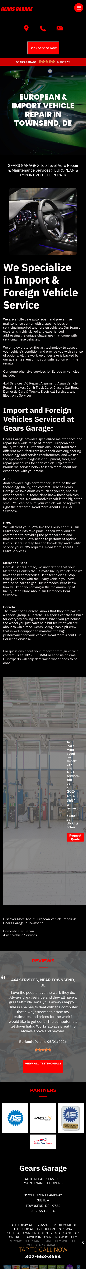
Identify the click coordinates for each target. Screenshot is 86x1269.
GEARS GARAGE (22, 165)
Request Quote (75, 837)
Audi (7, 479)
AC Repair (31, 383)
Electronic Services (17, 395)
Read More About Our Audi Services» (37, 509)
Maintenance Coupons (43, 1183)
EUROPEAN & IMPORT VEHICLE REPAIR (49, 172)
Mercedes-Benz (15, 563)
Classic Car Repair (67, 387)
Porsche (9, 607)
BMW (7, 523)
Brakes (19, 387)
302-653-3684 (35, 655)
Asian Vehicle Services (20, 935)
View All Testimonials (43, 1063)
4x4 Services (13, 383)
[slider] (46, 61)
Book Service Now (43, 48)
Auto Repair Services (43, 1179)
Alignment (48, 383)
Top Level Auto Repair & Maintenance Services (43, 168)
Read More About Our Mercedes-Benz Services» (36, 593)
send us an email (64, 655)
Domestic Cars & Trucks (21, 391)
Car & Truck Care (39, 387)
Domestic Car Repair (18, 931)
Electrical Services (54, 391)
